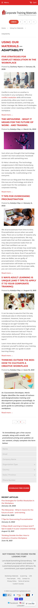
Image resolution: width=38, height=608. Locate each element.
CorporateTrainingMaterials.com (20, 591)
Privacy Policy (11, 581)
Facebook (13, 603)
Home (4, 28)
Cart (34, 2)
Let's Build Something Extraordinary (17, 561)
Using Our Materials (16, 28)
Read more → (7, 115)
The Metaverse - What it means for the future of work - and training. (17, 122)
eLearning (23, 576)
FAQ (18, 578)
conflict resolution (9, 97)
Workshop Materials (11, 576)
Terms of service (23, 581)
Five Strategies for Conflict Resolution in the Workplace (19, 59)
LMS (30, 576)
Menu (6, 2)
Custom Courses (18, 584)
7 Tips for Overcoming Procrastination (17, 519)
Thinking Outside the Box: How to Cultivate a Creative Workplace (18, 363)
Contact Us (26, 578)
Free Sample (11, 578)
